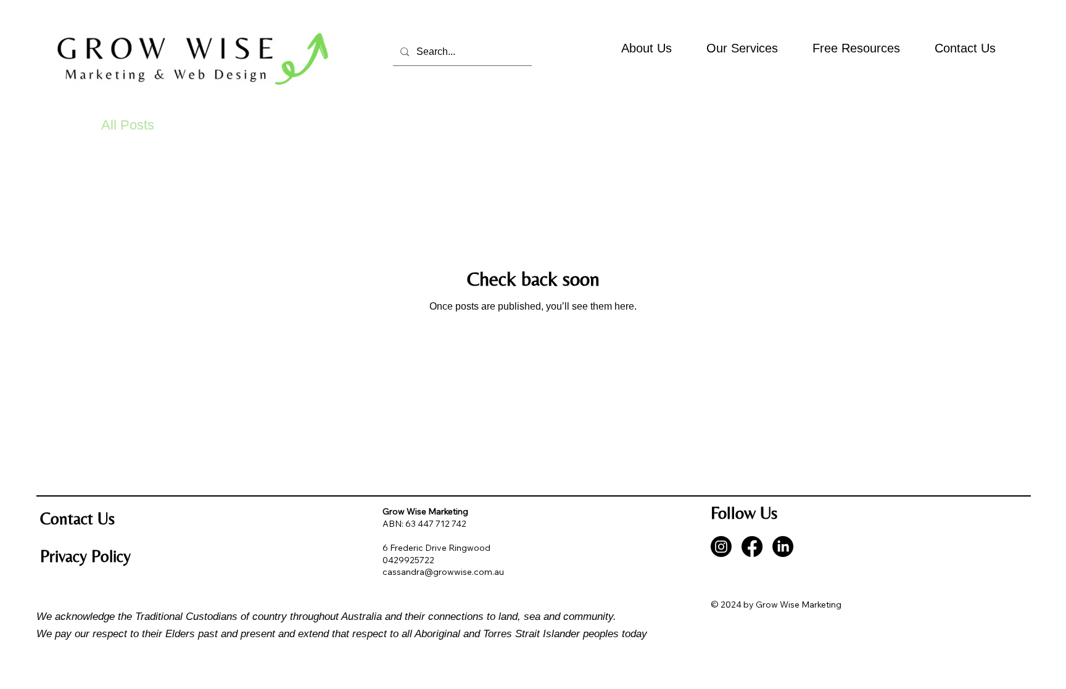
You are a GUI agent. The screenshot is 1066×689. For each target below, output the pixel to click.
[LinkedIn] (782, 546)
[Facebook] (752, 546)
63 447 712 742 (435, 523)
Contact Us (77, 518)
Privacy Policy (85, 556)
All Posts (127, 125)
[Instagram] (721, 546)
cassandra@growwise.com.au (443, 571)
